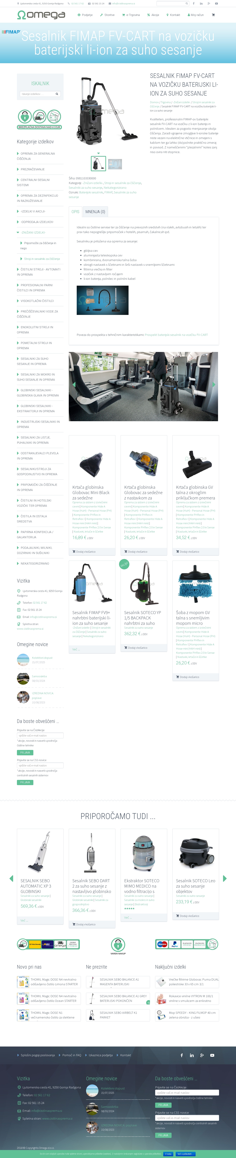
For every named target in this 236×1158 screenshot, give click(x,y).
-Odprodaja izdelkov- (37, 222)
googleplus (208, 3)
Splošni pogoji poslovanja (38, 1055)
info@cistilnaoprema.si (123, 3)
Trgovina (166, 102)
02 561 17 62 (77, 3)
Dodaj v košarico (86, 551)
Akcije (155, 15)
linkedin (201, 3)
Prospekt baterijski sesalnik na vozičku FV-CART (176, 335)
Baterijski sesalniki (91, 192)
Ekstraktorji (141, 904)
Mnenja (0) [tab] (95, 211)
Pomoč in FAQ (71, 1055)
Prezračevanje (33, 169)
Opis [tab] (75, 211)
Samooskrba (39, 676)
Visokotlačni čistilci (37, 301)
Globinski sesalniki (31, 900)
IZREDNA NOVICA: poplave (43, 695)
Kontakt (174, 15)
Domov (154, 102)
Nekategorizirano (115, 187)
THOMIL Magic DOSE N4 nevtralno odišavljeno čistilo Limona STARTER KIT (54, 984)
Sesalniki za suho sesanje (85, 187)
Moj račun (197, 15)
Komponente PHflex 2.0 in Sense (91, 527)
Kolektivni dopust (42, 658)
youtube (216, 3)
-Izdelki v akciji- (33, 211)
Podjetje (87, 15)
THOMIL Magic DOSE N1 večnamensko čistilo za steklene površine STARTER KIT (52, 1017)
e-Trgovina (133, 15)
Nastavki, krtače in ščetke (88, 531)
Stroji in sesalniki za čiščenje (122, 183)
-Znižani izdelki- (92, 183)
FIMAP (108, 192)
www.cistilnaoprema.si (30, 629)
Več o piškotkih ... (186, 1154)
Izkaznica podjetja (101, 1055)
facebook (193, 3)
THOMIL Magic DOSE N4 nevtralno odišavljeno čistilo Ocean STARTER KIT (53, 1000)
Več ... (76, 649)
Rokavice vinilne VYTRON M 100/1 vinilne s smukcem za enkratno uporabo (191, 1000)
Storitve (109, 15)
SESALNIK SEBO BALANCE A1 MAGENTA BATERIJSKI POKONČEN (119, 984)
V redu (168, 1154)
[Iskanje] (186, 3)
